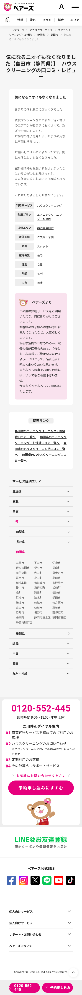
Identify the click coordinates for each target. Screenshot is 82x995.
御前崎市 (39, 583)
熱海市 (38, 602)
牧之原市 (57, 602)
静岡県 (41, 34)
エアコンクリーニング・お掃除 (49, 217)
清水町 (38, 597)
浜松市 (20, 597)
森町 (18, 592)
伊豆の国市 (23, 567)
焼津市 (20, 602)
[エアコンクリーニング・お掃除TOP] (7, 20)
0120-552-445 (23, 987)
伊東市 (56, 562)
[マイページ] (61, 7)
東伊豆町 (39, 587)
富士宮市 (57, 572)
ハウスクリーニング (41, 30)
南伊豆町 (21, 572)
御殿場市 (57, 583)
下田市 (38, 562)
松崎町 (56, 587)
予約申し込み (60, 987)
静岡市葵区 (59, 617)
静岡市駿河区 (24, 622)
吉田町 (38, 572)
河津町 (38, 592)
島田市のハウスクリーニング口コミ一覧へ (41, 449)
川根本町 (21, 583)
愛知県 (20, 633)
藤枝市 (56, 607)
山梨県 (20, 531)
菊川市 (38, 607)
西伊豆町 (57, 612)
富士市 (20, 578)
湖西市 (56, 597)
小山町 (38, 578)
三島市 (20, 562)
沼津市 (56, 592)
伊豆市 (38, 567)
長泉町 (20, 617)
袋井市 (20, 612)
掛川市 (20, 587)
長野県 (20, 542)
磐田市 (20, 607)
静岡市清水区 (42, 617)
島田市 (55, 34)
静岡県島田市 (45, 228)
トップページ (16, 30)
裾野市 (38, 612)
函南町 (56, 567)
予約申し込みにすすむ (41, 788)
